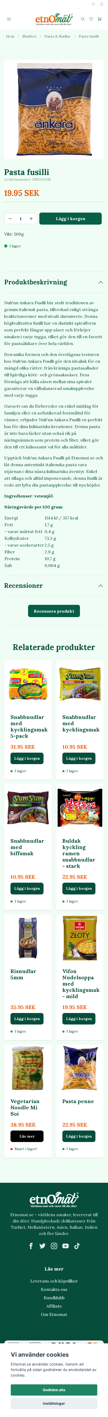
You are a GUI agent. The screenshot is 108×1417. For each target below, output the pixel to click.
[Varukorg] (99, 19)
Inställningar (54, 1403)
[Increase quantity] (31, 218)
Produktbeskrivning (35, 282)
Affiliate (54, 1306)
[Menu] (9, 19)
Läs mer (27, 1136)
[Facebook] (31, 1246)
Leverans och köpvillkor (54, 1281)
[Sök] (83, 19)
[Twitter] (42, 1246)
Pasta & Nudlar (58, 36)
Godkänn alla (54, 1390)
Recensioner (23, 586)
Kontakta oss (54, 1289)
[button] (89, 110)
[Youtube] (65, 1246)
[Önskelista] (91, 19)
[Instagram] (54, 1246)
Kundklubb (54, 1297)
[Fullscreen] (54, 109)
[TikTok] (77, 1246)
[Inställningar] (93, 4)
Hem (10, 36)
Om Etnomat (54, 1314)
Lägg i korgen (27, 758)
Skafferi (29, 36)
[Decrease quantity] (10, 218)
